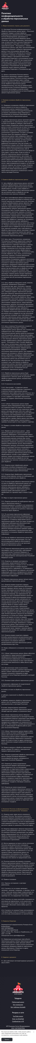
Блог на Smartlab (18, 1019)
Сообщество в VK (18, 1021)
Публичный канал (18, 1002)
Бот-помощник (18, 1005)
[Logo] (18, 988)
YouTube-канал (18, 1016)
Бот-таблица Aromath (18, 1007)
